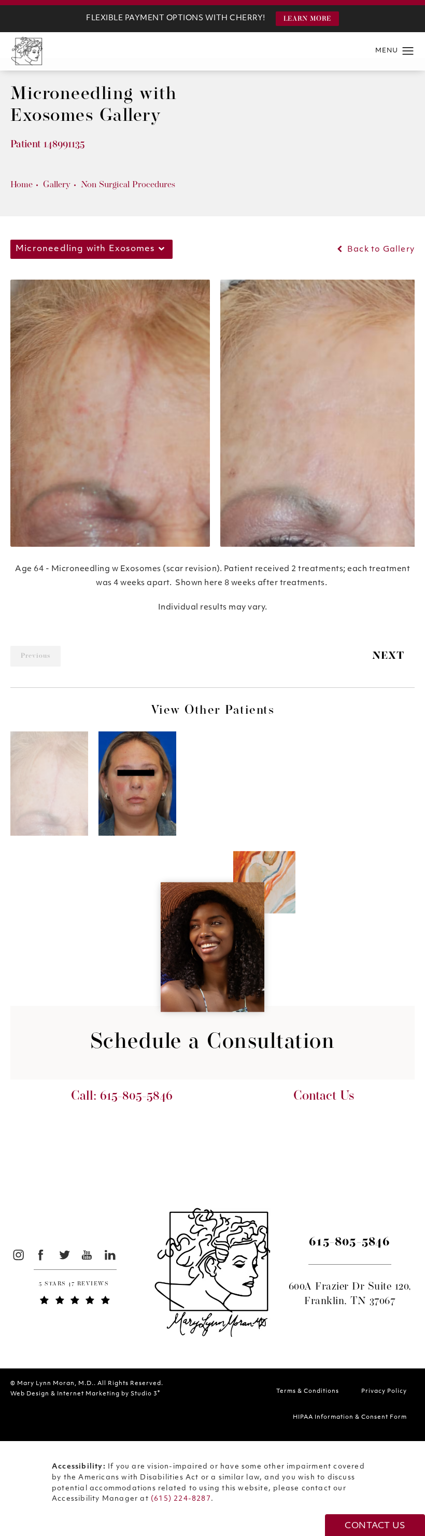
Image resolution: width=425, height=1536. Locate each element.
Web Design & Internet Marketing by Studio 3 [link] (85, 1393)
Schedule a (212, 1043)
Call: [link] (122, 1096)
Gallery (56, 185)
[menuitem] (18, 1254)
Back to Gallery (380, 250)
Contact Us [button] (375, 1526)
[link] (75, 1285)
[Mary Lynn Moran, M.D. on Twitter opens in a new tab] (64, 1254)
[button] (307, 18)
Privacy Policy (384, 1391)
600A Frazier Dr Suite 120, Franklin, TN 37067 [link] (350, 1294)
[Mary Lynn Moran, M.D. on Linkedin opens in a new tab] (110, 1254)
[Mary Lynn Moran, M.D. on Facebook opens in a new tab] (41, 1254)
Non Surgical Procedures (128, 185)
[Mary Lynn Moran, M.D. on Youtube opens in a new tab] (87, 1254)
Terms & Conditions (307, 1391)
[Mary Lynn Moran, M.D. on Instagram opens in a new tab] (18, 1254)
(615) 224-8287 (181, 1499)
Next (388, 656)
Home (21, 185)
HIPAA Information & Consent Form (350, 1417)
